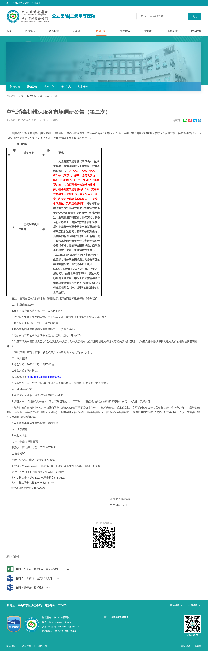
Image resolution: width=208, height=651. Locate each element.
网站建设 (185, 646)
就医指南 (54, 31)
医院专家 (172, 31)
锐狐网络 (197, 646)
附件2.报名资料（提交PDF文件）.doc (33, 482)
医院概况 (30, 31)
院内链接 (174, 605)
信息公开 (77, 31)
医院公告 (101, 31)
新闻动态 (15, 86)
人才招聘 (82, 86)
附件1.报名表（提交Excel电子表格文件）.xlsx (38, 477)
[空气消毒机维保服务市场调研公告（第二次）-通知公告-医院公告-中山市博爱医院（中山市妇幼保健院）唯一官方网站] (59, 16)
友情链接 (192, 605)
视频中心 (49, 86)
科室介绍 (149, 31)
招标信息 (65, 86)
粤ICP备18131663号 (59, 631)
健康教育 (196, 31)
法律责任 (26, 646)
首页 (9, 31)
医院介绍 (11, 646)
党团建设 (125, 31)
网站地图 (42, 646)
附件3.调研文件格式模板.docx (28, 488)
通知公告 (32, 86)
